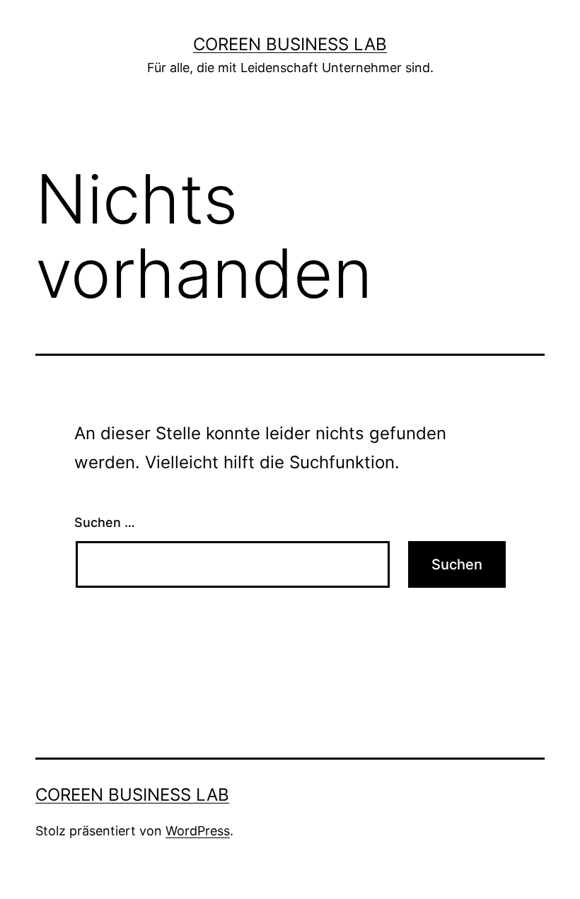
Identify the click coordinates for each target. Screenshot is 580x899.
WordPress (198, 830)
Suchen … (104, 522)
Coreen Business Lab (290, 44)
